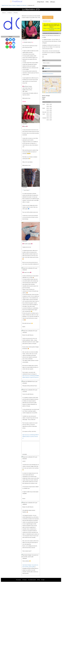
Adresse (4, 12)
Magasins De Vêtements (21, 5)
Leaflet (47, 92)
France (10, 5)
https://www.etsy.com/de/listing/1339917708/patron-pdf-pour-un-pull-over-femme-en (30, 436)
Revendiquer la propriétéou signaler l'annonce (48, 17)
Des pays (53, 1)
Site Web (16, 12)
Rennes (14, 5)
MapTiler (50, 92)
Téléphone (10, 12)
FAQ (39, 579)
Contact (25, 579)
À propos (19, 579)
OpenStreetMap (54, 92)
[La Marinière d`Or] (52, 86)
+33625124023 (47, 68)
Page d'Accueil (41, 1)
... (43, 56)
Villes (47, 1)
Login (43, 579)
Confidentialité (32, 579)
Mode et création (46, 62)
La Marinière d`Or (52, 88)
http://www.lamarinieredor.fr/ (47, 73)
